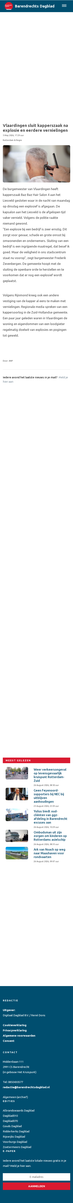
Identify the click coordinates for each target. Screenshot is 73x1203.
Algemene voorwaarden (19, 1035)
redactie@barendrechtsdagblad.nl (26, 1087)
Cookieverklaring (14, 1025)
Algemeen (9, 1097)
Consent (8, 1040)
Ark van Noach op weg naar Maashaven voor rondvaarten (49, 853)
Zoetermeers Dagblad (17, 1147)
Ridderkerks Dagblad (16, 1131)
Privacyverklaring (15, 1030)
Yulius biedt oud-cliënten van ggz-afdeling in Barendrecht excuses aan (50, 817)
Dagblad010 (10, 1115)
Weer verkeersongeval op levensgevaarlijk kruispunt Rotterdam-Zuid (50, 775)
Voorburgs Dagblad (15, 1141)
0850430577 (15, 1082)
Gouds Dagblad (12, 1126)
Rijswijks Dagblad (14, 1136)
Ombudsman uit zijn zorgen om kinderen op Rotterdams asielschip (50, 836)
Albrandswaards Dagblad (18, 1110)
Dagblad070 (10, 1120)
